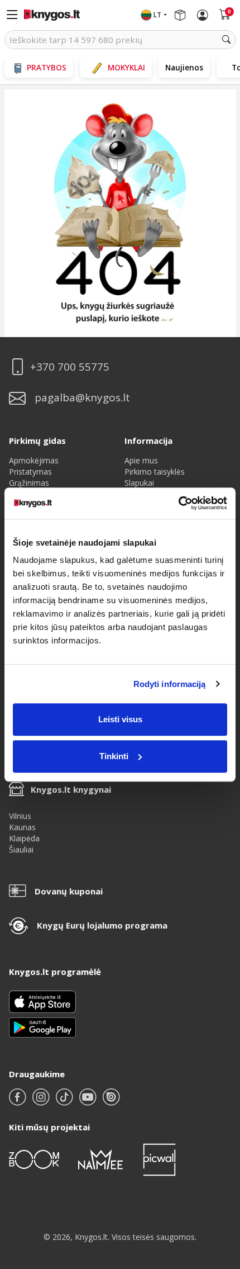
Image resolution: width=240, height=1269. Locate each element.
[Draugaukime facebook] (18, 1101)
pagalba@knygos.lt (82, 397)
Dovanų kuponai (69, 891)
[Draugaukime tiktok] (65, 1101)
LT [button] (157, 15)
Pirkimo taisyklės (154, 471)
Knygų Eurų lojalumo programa (102, 925)
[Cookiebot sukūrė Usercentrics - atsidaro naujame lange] (178, 503)
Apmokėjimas (34, 460)
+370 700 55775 (69, 367)
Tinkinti (113, 756)
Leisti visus (120, 719)
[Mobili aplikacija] (42, 1026)
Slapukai (139, 482)
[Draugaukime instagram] (41, 1101)
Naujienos (184, 67)
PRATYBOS (46, 67)
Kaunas (22, 827)
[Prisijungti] (203, 15)
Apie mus (141, 460)
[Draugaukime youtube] (88, 1101)
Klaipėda (24, 838)
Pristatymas (30, 471)
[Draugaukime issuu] (111, 1101)
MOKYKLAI (126, 67)
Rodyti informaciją (169, 684)
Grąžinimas (29, 482)
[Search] (226, 40)
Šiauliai (21, 849)
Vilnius (20, 816)
